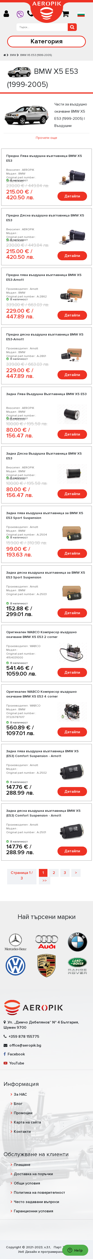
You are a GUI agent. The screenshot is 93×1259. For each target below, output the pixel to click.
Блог (18, 1103)
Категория (47, 41)
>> (44, 880)
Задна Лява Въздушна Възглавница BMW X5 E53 (46, 394)
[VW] (15, 965)
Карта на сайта (27, 1122)
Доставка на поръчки (33, 1174)
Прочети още (46, 138)
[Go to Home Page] (5, 55)
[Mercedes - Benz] (15, 941)
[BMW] (77, 941)
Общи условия (27, 1183)
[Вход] (8, 14)
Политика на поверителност (39, 1192)
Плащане (22, 1164)
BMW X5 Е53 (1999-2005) (36, 55)
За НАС (20, 1094)
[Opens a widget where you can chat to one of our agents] (75, 1251)
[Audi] (46, 941)
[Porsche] (46, 965)
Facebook (15, 1054)
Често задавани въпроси (36, 1201)
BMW (13, 55)
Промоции (23, 1113)
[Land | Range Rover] (77, 965)
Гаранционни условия (33, 1211)
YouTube (15, 1063)
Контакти (22, 1131)
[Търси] (72, 27)
